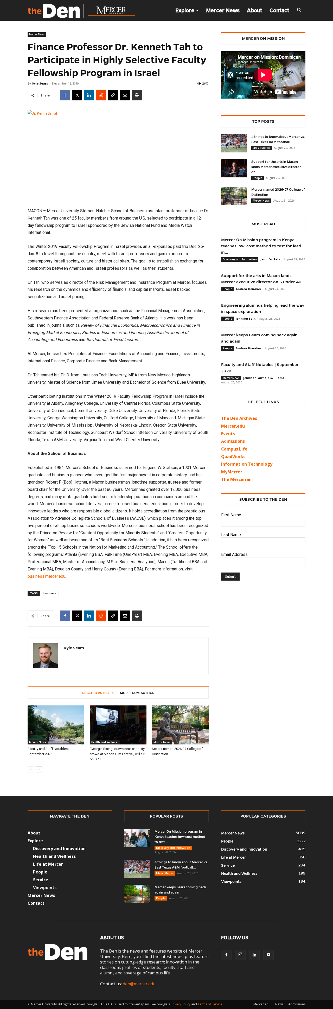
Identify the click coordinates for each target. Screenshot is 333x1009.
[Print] (137, 95)
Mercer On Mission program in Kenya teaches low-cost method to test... (180, 837)
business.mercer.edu (46, 576)
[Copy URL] (113, 95)
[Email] (125, 95)
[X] (77, 95)
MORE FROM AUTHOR (137, 693)
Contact (279, 10)
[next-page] (39, 769)
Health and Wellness (105, 742)
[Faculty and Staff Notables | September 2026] (56, 724)
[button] (299, 11)
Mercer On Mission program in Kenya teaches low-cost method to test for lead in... (261, 245)
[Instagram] (240, 955)
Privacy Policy (180, 1004)
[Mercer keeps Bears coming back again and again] (137, 894)
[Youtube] (268, 955)
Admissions (296, 1004)
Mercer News (223, 10)
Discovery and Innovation (240, 259)
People (257, 178)
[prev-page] (31, 769)
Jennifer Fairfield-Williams (263, 378)
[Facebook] (65, 95)
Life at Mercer (261, 148)
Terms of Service (210, 1004)
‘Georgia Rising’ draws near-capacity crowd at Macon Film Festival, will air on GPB (117, 754)
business (49, 593)
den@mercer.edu (139, 984)
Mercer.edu (233, 426)
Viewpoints (44, 887)
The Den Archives (239, 418)
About (254, 10)
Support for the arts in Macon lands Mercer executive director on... (276, 167)
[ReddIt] (101, 95)
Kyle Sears (40, 83)
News (279, 1004)
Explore (184, 10)
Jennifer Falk (270, 259)
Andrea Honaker (248, 289)
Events (228, 433)
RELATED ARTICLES (98, 693)
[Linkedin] (89, 95)
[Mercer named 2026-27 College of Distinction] (180, 724)
